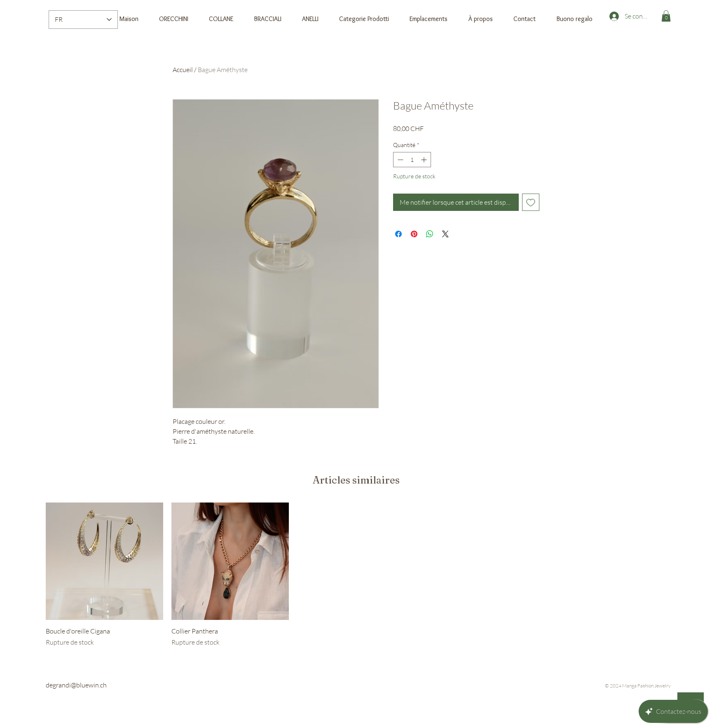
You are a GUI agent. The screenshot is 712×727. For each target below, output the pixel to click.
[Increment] (424, 159)
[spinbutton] (412, 159)
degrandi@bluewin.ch (76, 685)
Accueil (183, 69)
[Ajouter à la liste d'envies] (530, 202)
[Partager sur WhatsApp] (430, 234)
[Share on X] (445, 234)
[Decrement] (399, 159)
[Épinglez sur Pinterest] (414, 234)
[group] (356, 575)
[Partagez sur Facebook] (398, 234)
